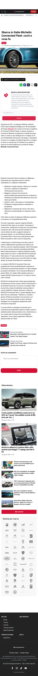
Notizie (4, 43)
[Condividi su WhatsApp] (21, 84)
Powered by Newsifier (19, 672)
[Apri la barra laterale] (2, 11)
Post (19, 370)
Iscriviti (19, 118)
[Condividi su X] (28, 84)
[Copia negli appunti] (35, 84)
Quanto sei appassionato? (14, 15)
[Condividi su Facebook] (24, 84)
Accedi (33, 11)
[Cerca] (36, 15)
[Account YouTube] (26, 668)
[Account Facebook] (12, 668)
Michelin (11, 129)
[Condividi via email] (32, 84)
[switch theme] (5, 11)
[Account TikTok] (21, 668)
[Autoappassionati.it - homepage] (19, 11)
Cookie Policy (24, 653)
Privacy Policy (13, 653)
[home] (1, 15)
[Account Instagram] (17, 668)
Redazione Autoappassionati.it (13, 45)
